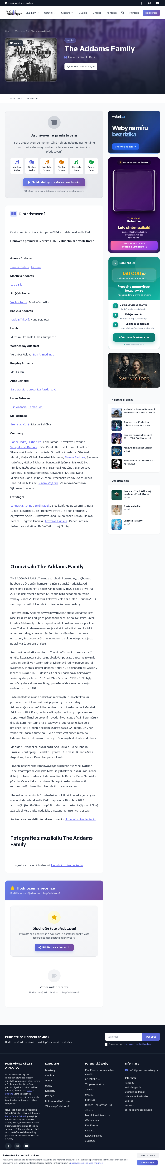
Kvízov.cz (90, 1130)
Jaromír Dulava (19, 267)
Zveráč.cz (90, 1089)
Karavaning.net (93, 1135)
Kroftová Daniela (56, 521)
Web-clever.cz (93, 1120)
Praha (29, 1090)
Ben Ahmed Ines (43, 354)
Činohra (65, 12)
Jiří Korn (36, 267)
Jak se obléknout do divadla (138, 1109)
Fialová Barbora (75, 457)
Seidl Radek (41, 505)
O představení (15, 98)
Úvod (7, 31)
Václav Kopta (18, 302)
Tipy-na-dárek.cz (94, 1084)
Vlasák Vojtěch (48, 483)
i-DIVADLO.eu (92, 1079)
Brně (14, 1116)
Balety (48, 1085)
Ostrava (9, 1093)
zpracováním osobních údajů (137, 1044)
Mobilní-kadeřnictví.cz (97, 1115)
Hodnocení (32, 98)
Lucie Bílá (16, 284)
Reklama (129, 1105)
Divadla (83, 12)
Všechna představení (57, 1106)
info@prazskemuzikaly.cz (20, 3)
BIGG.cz (89, 1094)
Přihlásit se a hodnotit (56, 947)
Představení (21, 31)
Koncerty (50, 1090)
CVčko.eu (90, 1140)
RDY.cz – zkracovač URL (99, 1104)
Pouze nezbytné (148, 1155)
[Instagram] (149, 3)
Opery (48, 1080)
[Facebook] (141, 3)
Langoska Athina (21, 505)
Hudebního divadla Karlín (67, 865)
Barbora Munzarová (23, 389)
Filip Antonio (18, 407)
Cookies (129, 1101)
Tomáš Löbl (35, 407)
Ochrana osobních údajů (137, 1096)
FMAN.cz (90, 1099)
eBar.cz (89, 1110)
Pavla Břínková (19, 319)
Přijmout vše (147, 1162)
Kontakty (112, 12)
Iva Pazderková (46, 389)
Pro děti (49, 1095)
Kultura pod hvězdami (57, 1101)
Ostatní (48, 12)
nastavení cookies (79, 1163)
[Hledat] (123, 13)
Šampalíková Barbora (23, 447)
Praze (8, 1116)
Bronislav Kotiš (20, 424)
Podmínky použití (133, 1087)
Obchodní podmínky (135, 1092)
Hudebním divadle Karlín (80, 819)
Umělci (97, 12)
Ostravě (22, 1116)
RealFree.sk (91, 1125)
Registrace (151, 12)
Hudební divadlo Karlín (82, 57)
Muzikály (30, 12)
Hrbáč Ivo (35, 442)
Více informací (96, 1163)
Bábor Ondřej (18, 442)
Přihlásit (134, 12)
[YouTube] (157, 3)
